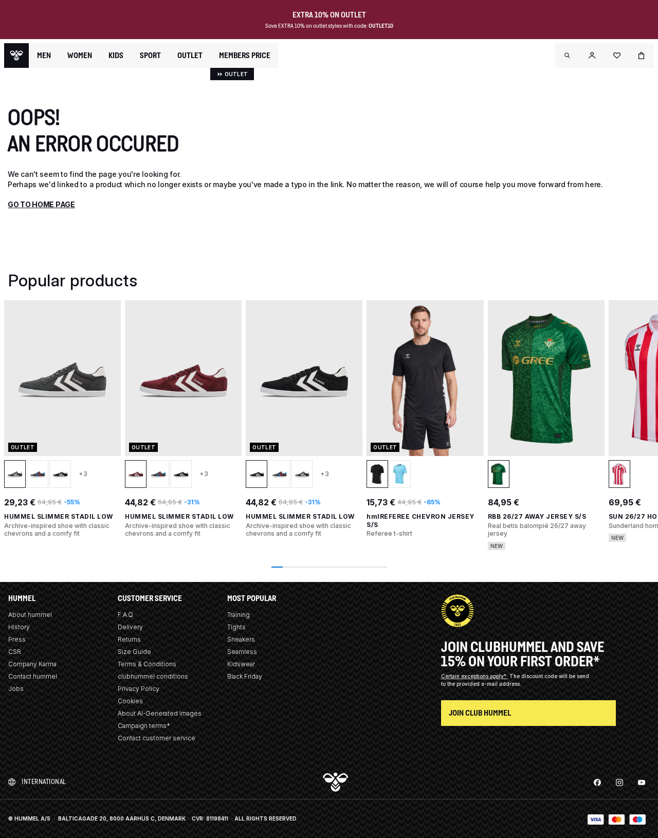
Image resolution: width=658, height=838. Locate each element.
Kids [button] (115, 55)
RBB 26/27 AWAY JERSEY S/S (537, 516)
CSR (14, 651)
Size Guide (134, 651)
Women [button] (79, 55)
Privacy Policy (138, 689)
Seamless (242, 651)
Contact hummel (32, 676)
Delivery (130, 627)
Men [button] (44, 55)
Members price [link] (244, 55)
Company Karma (32, 664)
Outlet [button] (190, 55)
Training (238, 614)
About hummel (30, 614)
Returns (129, 639)
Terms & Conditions (147, 664)
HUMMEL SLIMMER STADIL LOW (58, 516)
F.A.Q (125, 614)
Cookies (130, 701)
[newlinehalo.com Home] (16, 55)
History (19, 627)
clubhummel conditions (153, 676)
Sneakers (241, 639)
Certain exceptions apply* (474, 676)
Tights (236, 627)
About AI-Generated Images (160, 713)
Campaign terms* (144, 726)
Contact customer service (156, 738)
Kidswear (241, 664)
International (44, 782)
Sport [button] (150, 55)
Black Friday (244, 676)
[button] (567, 55)
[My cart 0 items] (641, 55)
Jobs (16, 689)
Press (17, 639)
